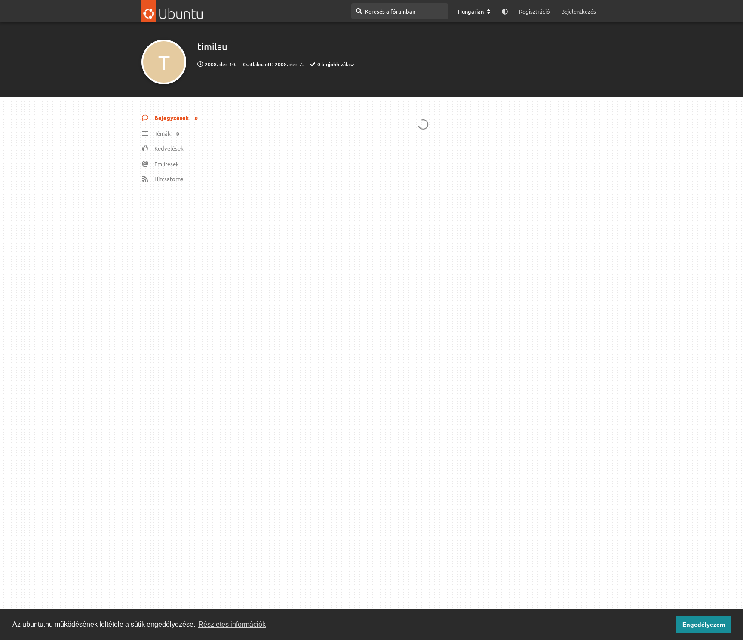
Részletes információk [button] (232, 624)
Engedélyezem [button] (703, 624)
